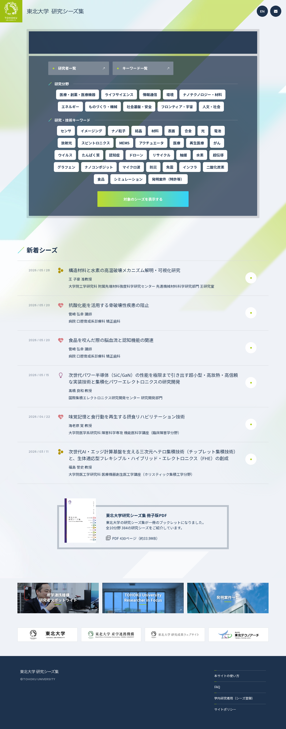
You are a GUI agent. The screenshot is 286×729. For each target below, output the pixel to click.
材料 (155, 130)
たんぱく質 (91, 155)
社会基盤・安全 (139, 106)
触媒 (183, 155)
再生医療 (197, 143)
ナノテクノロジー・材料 (202, 94)
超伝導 (218, 155)
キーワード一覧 (134, 68)
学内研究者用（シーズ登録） (234, 698)
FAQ (217, 687)
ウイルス (65, 155)
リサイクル (161, 155)
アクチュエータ (151, 143)
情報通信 (150, 94)
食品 (101, 179)
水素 (200, 155)
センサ (66, 130)
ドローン (136, 155)
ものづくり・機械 (103, 106)
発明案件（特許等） (168, 179)
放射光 (66, 143)
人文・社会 (211, 106)
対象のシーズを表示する (143, 199)
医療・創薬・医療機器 (77, 94)
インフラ (190, 167)
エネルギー (70, 106)
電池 (217, 130)
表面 (171, 130)
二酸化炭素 (215, 167)
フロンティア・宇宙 (177, 106)
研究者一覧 (66, 68)
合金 (188, 130)
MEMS (124, 143)
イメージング (91, 130)
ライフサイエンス (119, 94)
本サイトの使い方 (226, 675)
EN (262, 11)
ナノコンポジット (99, 167)
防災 (153, 167)
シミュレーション (128, 179)
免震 (169, 167)
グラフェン (66, 167)
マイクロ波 (131, 167)
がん (217, 143)
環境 (170, 94)
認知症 (114, 155)
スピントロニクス (95, 143)
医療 (176, 143)
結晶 (138, 130)
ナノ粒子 (118, 130)
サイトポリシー (225, 709)
